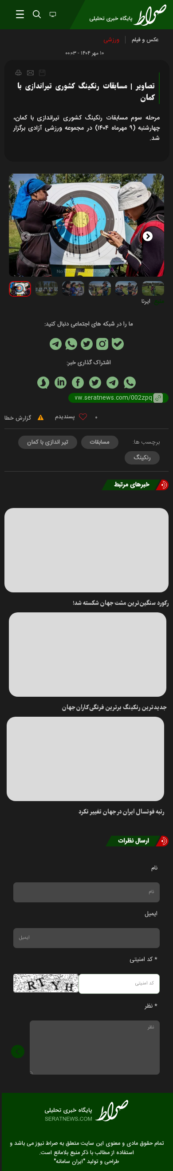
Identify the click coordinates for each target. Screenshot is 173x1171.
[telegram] (112, 383)
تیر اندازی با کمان (47, 442)
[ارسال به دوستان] (30, 72)
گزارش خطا (18, 418)
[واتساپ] (71, 344)
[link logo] (86, 1110)
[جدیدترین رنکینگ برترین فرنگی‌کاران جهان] (87, 654)
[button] (154, 235)
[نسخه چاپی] (18, 72)
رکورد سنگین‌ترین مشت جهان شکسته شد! (121, 603)
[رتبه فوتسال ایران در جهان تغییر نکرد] (85, 759)
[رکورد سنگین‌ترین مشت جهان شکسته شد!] (86, 550)
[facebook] (77, 383)
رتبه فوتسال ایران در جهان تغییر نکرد (121, 812)
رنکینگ (142, 458)
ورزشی (111, 40)
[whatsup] (129, 383)
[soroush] (43, 383)
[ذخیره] (42, 73)
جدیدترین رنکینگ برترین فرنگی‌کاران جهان (114, 707)
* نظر (151, 1006)
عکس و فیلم (145, 40)
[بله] (118, 344)
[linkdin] (60, 383)
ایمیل (151, 914)
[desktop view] (51, 15)
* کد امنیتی (143, 960)
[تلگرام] (55, 344)
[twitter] (95, 383)
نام (154, 868)
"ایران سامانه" (69, 1162)
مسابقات (100, 442)
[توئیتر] (86, 344)
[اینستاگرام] (102, 344)
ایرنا (146, 301)
